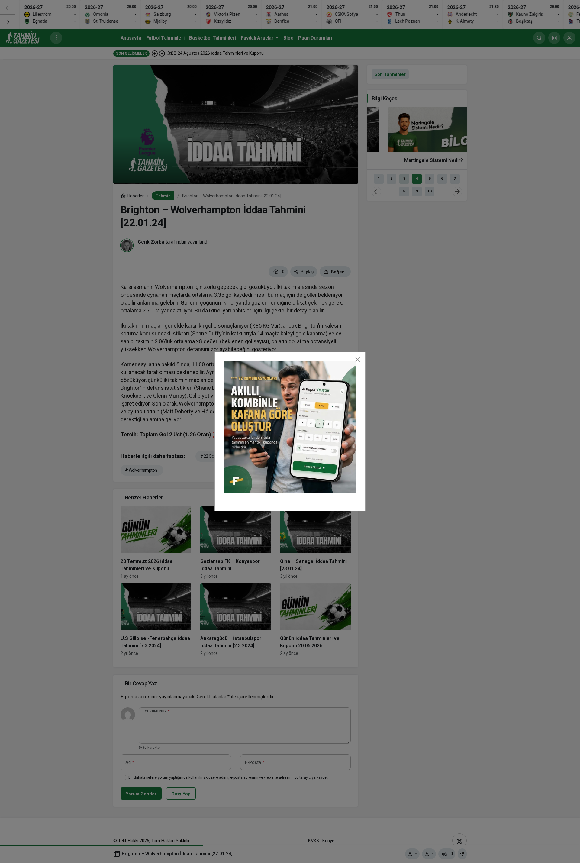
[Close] (357, 359)
